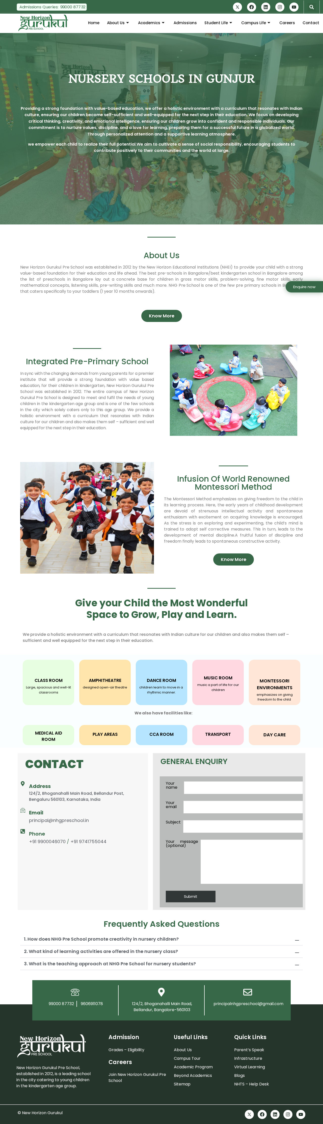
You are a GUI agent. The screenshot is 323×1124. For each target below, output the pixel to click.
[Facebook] (251, 7)
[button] (312, 7)
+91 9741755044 (88, 841)
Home (93, 22)
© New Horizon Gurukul (40, 1113)
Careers (287, 22)
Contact (311, 22)
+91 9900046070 (47, 841)
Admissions (185, 22)
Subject (173, 822)
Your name (171, 785)
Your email (171, 805)
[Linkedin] (265, 7)
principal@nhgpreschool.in (59, 820)
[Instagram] (279, 7)
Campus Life (253, 22)
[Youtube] (294, 7)
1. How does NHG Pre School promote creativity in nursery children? (101, 939)
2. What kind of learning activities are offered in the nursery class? (101, 951)
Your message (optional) (182, 844)
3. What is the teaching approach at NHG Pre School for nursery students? (110, 964)
